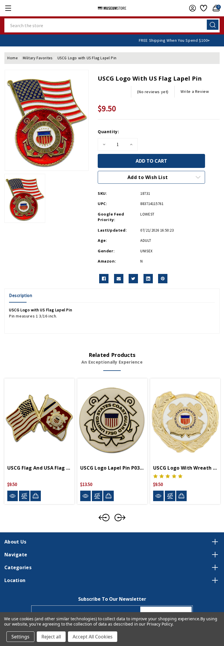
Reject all (51, 636)
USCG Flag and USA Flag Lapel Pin (39, 468)
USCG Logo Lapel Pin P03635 (112, 468)
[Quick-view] (12, 496)
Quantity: (108, 131)
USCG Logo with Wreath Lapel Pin (185, 468)
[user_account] (191, 8)
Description (20, 295)
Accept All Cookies (93, 636)
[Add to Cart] (35, 496)
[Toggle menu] (8, 8)
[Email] (118, 278)
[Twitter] (133, 278)
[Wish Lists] (203, 8)
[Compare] (24, 496)
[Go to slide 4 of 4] (104, 517)
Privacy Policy (159, 624)
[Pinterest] (162, 278)
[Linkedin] (148, 278)
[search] (212, 25)
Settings (20, 636)
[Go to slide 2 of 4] (120, 517)
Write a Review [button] (195, 91)
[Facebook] (103, 278)
